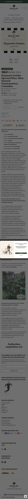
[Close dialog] (27, 241)
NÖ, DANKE (21, 255)
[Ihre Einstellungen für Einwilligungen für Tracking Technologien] (25, 496)
